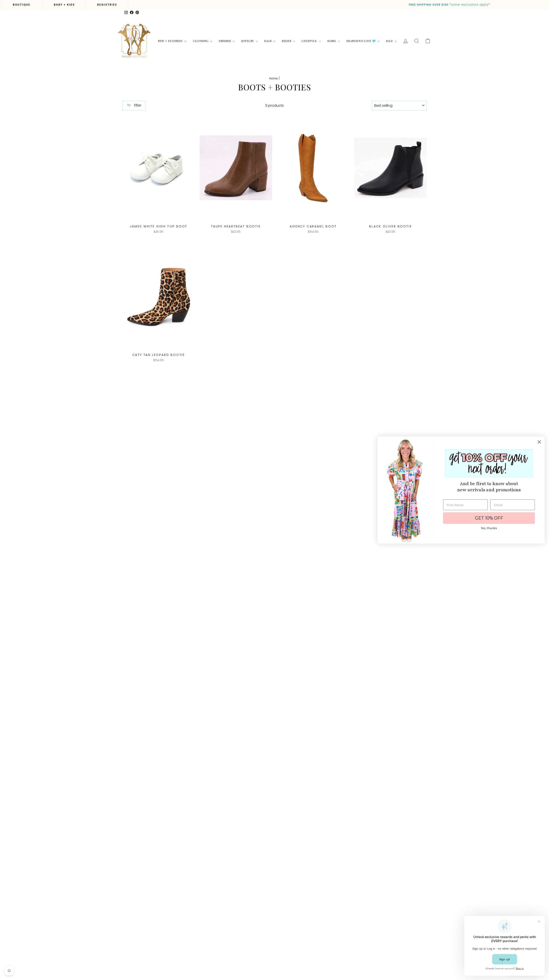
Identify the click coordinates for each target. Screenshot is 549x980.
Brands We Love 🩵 (361, 41)
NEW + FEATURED (170, 41)
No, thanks (489, 527)
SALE (390, 41)
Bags (268, 41)
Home (332, 41)
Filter (137, 105)
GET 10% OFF (489, 518)
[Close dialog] (539, 442)
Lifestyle (309, 41)
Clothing (201, 41)
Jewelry (248, 41)
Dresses (225, 41)
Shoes (287, 41)
